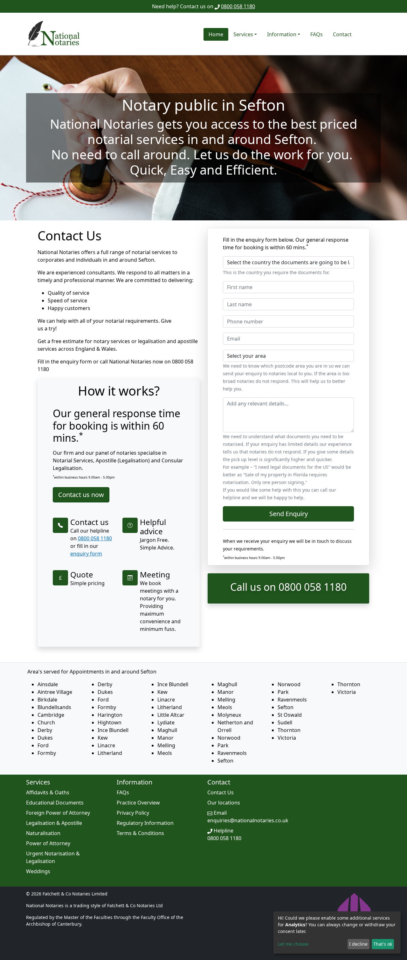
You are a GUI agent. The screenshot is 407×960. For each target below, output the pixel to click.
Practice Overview (138, 802)
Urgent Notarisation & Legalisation (53, 857)
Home (216, 34)
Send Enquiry (288, 513)
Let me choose (293, 944)
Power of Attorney (48, 843)
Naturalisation (43, 833)
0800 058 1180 (238, 6)
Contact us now (81, 494)
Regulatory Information (145, 822)
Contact (342, 34)
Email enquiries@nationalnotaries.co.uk (247, 816)
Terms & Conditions (140, 833)
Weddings (38, 871)
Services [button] (243, 34)
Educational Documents (55, 802)
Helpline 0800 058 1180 (224, 834)
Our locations (223, 802)
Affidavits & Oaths (47, 792)
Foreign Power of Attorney (58, 812)
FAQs (316, 34)
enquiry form (86, 553)
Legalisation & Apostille (54, 822)
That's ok (382, 944)
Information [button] (281, 34)
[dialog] (337, 932)
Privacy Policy (133, 812)
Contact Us (220, 792)
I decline (358, 944)
